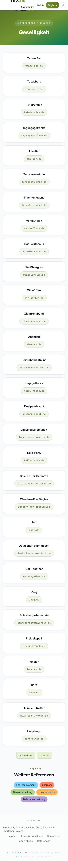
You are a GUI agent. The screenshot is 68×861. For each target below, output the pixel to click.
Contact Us (53, 836)
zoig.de (34, 599)
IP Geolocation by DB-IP (46, 852)
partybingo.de (34, 738)
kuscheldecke (47, 792)
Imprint (12, 836)
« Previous (25, 755)
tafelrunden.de (34, 112)
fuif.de (34, 530)
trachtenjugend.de (34, 205)
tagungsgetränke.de (34, 135)
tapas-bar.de (34, 65)
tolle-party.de (34, 460)
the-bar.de (34, 158)
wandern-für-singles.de (34, 506)
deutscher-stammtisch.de (34, 553)
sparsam (47, 784)
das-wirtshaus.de (34, 251)
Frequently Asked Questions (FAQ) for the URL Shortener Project (29, 829)
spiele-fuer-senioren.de (34, 483)
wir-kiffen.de (34, 298)
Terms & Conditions (32, 836)
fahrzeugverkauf (26, 784)
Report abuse (25, 840)
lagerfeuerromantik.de (34, 437)
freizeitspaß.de (34, 646)
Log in (40, 4)
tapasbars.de (34, 89)
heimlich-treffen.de (34, 715)
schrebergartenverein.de (34, 622)
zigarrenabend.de (34, 321)
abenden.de (34, 344)
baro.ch (34, 692)
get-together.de (34, 576)
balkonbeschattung (34, 799)
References (43, 840)
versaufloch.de (34, 228)
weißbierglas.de (34, 274)
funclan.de (34, 669)
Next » (45, 755)
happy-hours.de (34, 390)
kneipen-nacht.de (34, 414)
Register (52, 5)
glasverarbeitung (22, 792)
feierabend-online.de (34, 367)
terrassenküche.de (34, 181)
